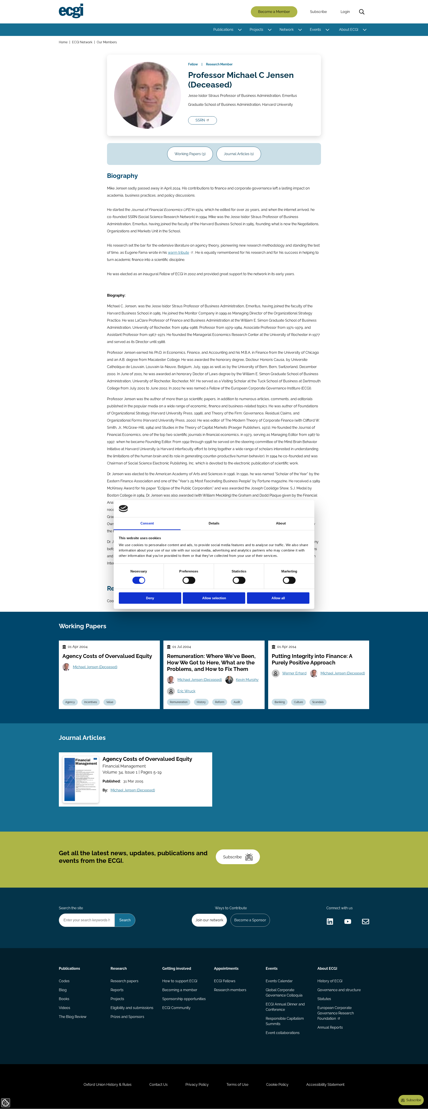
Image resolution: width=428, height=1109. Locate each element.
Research (119, 968)
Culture (298, 702)
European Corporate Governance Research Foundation (335, 1013)
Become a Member (274, 12)
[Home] (71, 11)
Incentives (90, 702)
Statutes (324, 999)
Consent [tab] (147, 523)
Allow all (278, 598)
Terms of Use (237, 1084)
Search (361, 11)
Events (315, 29)
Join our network (209, 920)
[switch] (189, 580)
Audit (237, 702)
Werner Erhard (294, 673)
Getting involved (176, 968)
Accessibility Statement (325, 1084)
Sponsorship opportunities (184, 999)
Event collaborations (283, 1033)
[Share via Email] (365, 921)
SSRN (200, 120)
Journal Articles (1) (239, 154)
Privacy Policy (197, 1084)
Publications (223, 29)
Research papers (124, 981)
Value (109, 702)
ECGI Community (176, 1008)
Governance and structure (339, 990)
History (201, 702)
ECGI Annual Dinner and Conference (285, 1007)
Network (287, 29)
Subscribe (318, 12)
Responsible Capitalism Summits (285, 1021)
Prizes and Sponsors (127, 1017)
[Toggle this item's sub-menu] (240, 29)
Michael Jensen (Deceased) (95, 667)
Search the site (71, 908)
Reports (117, 990)
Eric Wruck (186, 691)
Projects (256, 29)
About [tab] (281, 523)
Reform (219, 702)
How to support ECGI (179, 981)
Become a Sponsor (250, 920)
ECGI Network (82, 42)
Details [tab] (214, 523)
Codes (64, 981)
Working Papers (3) (190, 154)
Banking (280, 702)
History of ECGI (329, 981)
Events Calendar (279, 981)
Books (64, 999)
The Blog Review (72, 1017)
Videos (64, 1008)
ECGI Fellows (224, 981)
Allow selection (214, 598)
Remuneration (178, 702)
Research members (230, 990)
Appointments (226, 968)
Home (63, 42)
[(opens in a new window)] (329, 921)
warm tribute (178, 252)
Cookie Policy (277, 1084)
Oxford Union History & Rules (108, 1084)
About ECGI (348, 29)
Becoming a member (179, 990)
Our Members (107, 42)
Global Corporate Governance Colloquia (284, 992)
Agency (70, 702)
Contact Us (158, 1084)
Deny (150, 598)
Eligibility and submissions (132, 1008)
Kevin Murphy (247, 680)
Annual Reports (330, 1027)
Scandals (318, 702)
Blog (63, 990)
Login (345, 12)
